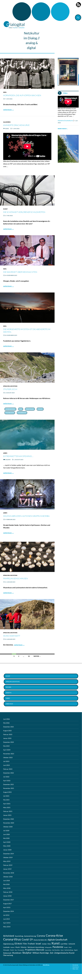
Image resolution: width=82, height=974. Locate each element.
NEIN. (5, 92)
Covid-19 (27, 939)
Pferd (70, 947)
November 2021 (8, 788)
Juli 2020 (6, 830)
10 (29, 656)
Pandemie (58, 946)
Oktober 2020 (7, 827)
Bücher (8, 687)
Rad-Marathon (56, 950)
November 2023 (8, 754)
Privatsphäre (21, 950)
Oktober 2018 (7, 877)
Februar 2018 (7, 892)
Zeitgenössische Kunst (64, 953)
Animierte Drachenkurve (16, 125)
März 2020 (6, 846)
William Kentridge (40, 953)
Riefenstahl (7, 953)
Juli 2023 (6, 761)
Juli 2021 (6, 796)
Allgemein (6, 122)
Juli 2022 (6, 777)
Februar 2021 (7, 811)
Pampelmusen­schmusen (15, 578)
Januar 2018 (7, 896)
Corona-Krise (54, 935)
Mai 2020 (6, 838)
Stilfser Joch (10, 412)
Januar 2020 (7, 850)
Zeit (51, 953)
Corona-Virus (12, 939)
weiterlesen (8, 109)
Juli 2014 (6, 915)
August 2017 (7, 903)
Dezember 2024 (8, 742)
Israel (38, 943)
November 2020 (8, 823)
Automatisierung (30, 936)
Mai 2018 (6, 884)
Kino (49, 944)
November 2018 (8, 873)
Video (7, 128)
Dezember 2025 (8, 727)
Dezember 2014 (8, 911)
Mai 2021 (6, 800)
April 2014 (6, 923)
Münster (24, 947)
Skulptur (27, 952)
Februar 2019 (7, 865)
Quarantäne (48, 950)
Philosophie (6, 950)
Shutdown (16, 953)
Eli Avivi (18, 943)
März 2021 (6, 807)
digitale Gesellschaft (57, 939)
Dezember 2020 (8, 819)
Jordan (44, 944)
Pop (16, 950)
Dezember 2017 (8, 900)
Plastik (12, 950)
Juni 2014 (6, 919)
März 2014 (6, 927)
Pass (20, 409)
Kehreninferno (10, 409)
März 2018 (6, 888)
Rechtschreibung (68, 950)
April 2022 (6, 780)
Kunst (5, 209)
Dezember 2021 (8, 784)
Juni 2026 (6, 719)
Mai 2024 (6, 746)
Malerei (12, 947)
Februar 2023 (7, 769)
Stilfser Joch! (10, 389)
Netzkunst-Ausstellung (36, 947)
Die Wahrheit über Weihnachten (20, 272)
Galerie (8, 459)
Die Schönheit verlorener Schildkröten (24, 212)
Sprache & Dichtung (10, 386)
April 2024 (6, 750)
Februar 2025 (7, 734)
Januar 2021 (7, 815)
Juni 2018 (6, 880)
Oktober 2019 (7, 857)
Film (25, 943)
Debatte (8, 692)
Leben (5, 453)
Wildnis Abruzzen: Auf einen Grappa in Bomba (26, 516)
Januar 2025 (7, 738)
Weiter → (37, 656)
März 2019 (6, 861)
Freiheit (31, 943)
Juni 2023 (6, 765)
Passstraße (30, 409)
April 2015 (6, 907)
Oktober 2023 (7, 757)
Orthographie (48, 947)
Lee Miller (64, 944)
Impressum (75, 967)
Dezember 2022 (8, 773)
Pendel (66, 947)
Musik (17, 947)
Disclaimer (75, 965)
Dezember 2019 (8, 854)
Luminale (6, 947)
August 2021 (7, 792)
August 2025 (7, 730)
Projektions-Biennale (34, 950)
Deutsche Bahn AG (40, 940)
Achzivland (8, 935)
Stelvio (40, 409)
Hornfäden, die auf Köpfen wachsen (22, 95)
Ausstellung (19, 936)
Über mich (9, 704)
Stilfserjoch (22, 412)
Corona (41, 935)
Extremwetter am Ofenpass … (18, 456)
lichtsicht (72, 944)
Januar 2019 (7, 869)
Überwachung (8, 955)
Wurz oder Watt (11, 636)
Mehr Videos (63, 128)
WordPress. (46, 965)
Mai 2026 (6, 723)
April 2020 (6, 842)
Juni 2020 (6, 834)
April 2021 (6, 804)
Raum (62, 950)
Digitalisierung (8, 944)
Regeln (76, 950)
